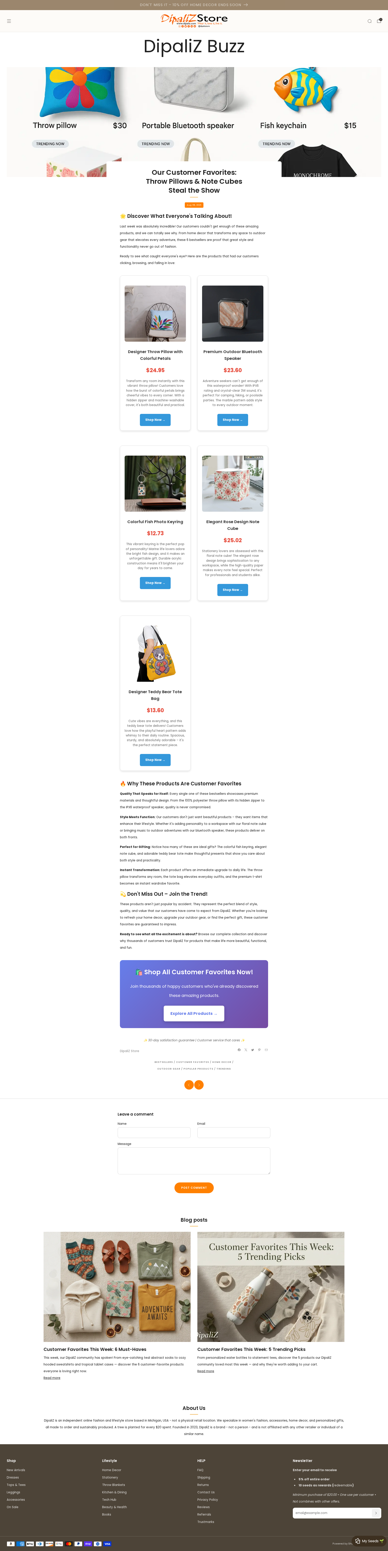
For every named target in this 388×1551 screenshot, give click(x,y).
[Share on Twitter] (253, 1050)
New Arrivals (16, 1470)
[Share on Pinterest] (259, 1050)
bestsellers (163, 1062)
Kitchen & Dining (114, 1492)
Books (106, 1514)
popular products (198, 1068)
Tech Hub (109, 1500)
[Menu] (9, 21)
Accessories (16, 1500)
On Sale (12, 1507)
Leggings (13, 1492)
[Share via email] (266, 1050)
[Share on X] (246, 1050)
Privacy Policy (207, 1500)
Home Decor (111, 1470)
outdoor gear (168, 1068)
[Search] (369, 21)
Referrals (204, 1514)
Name (122, 1124)
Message (124, 1144)
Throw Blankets (113, 1485)
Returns (203, 1485)
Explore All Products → (194, 1013)
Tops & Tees (16, 1485)
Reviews (203, 1507)
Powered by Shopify (345, 1543)
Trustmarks (205, 1522)
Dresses (13, 1477)
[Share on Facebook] (239, 1050)
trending (223, 1068)
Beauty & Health (114, 1507)
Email (201, 1124)
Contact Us (206, 1492)
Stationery (110, 1477)
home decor (221, 1062)
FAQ (200, 1470)
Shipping (203, 1477)
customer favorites (192, 1062)
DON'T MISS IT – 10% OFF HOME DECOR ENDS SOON (190, 4)
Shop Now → (155, 420)
